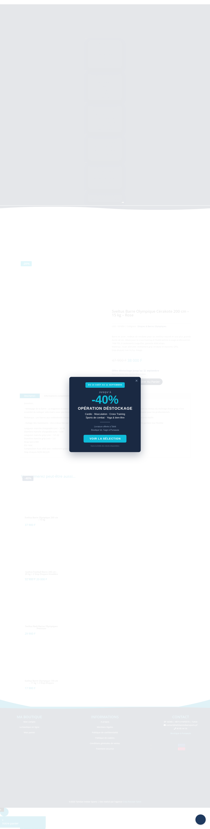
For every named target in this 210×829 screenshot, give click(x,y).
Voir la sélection (105, 438)
